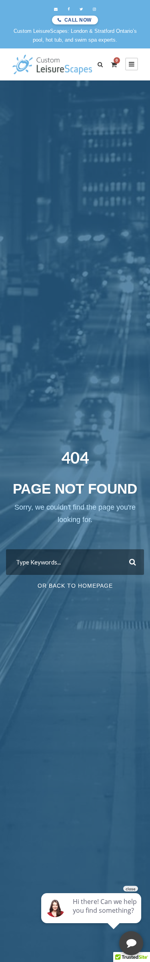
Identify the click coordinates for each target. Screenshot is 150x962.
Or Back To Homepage (75, 585)
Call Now (78, 20)
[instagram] (94, 9)
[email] (56, 9)
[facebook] (69, 9)
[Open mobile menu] (131, 64)
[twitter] (81, 9)
